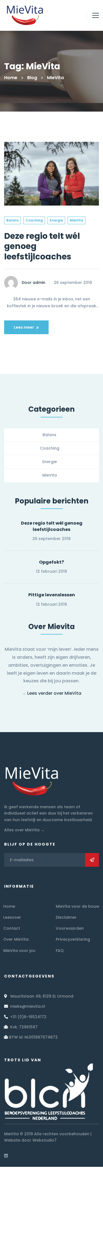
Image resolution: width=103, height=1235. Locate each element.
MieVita (76, 220)
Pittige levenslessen (51, 595)
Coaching (34, 220)
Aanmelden (92, 860)
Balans (12, 220)
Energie (56, 220)
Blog (32, 77)
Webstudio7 (44, 1140)
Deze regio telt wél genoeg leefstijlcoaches (51, 526)
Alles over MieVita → (24, 830)
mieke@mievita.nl (27, 1006)
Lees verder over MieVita (54, 693)
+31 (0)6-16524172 (28, 1017)
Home (10, 77)
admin (38, 282)
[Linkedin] (6, 1155)
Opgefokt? (51, 562)
